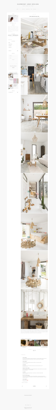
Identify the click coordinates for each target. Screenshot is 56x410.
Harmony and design (28, 4)
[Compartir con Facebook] (34, 350)
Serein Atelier (29, 408)
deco (9, 42)
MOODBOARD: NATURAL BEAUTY (16, 73)
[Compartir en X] (33, 350)
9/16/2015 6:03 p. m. (25, 366)
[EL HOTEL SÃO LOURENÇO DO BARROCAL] (24, 343)
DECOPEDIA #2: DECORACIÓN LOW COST (11, 79)
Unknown (24, 357)
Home (34, 386)
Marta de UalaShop (25, 375)
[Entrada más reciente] (22, 386)
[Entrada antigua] (46, 386)
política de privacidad (13, 66)
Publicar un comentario (25, 382)
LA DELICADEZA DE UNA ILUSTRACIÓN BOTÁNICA (16, 85)
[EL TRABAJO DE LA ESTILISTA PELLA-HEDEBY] (44, 343)
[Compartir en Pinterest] (35, 350)
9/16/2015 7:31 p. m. (25, 370)
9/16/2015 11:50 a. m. (25, 363)
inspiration (34, 349)
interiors (38, 349)
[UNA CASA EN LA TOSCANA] (37, 343)
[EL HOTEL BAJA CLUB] (31, 343)
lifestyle (10, 47)
